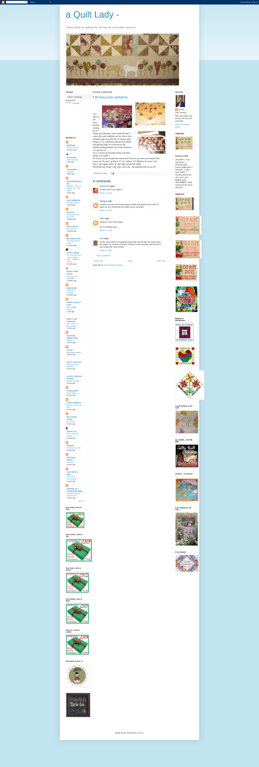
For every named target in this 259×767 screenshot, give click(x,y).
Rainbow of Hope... (73, 381)
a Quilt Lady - (92, 14)
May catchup (71, 229)
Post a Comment (103, 256)
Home (130, 261)
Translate (75, 103)
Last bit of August (73, 147)
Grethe (181, 110)
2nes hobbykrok (73, 200)
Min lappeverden (74, 239)
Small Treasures (73, 160)
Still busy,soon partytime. (111, 97)
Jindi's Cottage (73, 253)
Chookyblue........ (73, 169)
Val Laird (70, 212)
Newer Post (98, 261)
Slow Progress (72, 393)
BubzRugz (71, 145)
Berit (102, 239)
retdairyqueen (73, 391)
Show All (81, 501)
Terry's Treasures (74, 362)
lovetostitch (72, 157)
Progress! (70, 340)
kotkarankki (72, 288)
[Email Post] (112, 173)
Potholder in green (73, 202)
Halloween (70, 462)
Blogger (140, 733)
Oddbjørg (103, 201)
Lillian (102, 219)
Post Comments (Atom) (113, 265)
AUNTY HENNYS (74, 403)
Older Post (161, 261)
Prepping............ (72, 172)
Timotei (70, 350)
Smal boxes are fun (74, 448)
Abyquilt (70, 446)
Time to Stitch (72, 226)
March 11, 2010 (106, 193)
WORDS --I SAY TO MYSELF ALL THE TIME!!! (74, 188)
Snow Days (71, 421)
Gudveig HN (105, 186)
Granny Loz (71, 431)
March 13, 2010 (106, 250)
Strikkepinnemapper (74, 352)
